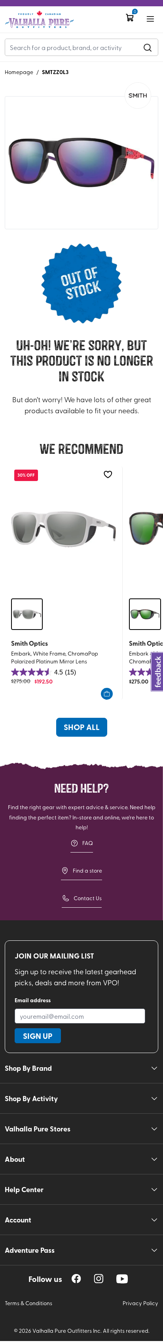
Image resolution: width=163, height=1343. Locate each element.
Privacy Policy (140, 1303)
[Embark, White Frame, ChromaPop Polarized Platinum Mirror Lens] (63, 529)
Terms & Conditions (28, 1303)
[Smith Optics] (138, 95)
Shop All (82, 726)
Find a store (87, 870)
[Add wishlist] (108, 474)
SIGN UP (38, 1035)
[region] (76, 1279)
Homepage (19, 72)
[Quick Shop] (107, 694)
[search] (147, 47)
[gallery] (81, 163)
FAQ (87, 843)
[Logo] (39, 19)
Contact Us (88, 898)
